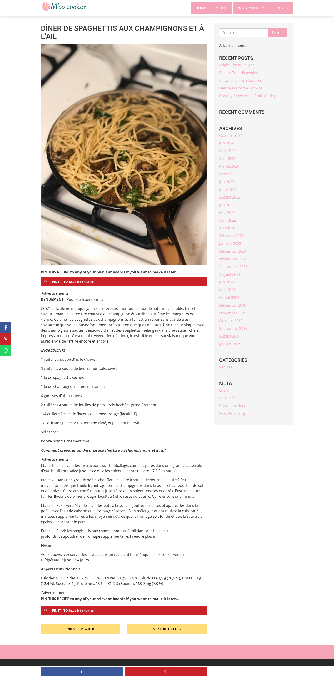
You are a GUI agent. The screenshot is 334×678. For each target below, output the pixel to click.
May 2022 (227, 212)
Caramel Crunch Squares (240, 80)
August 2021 (229, 274)
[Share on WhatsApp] (5, 350)
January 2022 (230, 243)
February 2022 (231, 235)
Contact (280, 7)
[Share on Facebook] (5, 327)
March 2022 (229, 228)
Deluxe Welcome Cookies (240, 88)
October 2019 (230, 320)
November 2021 (233, 258)
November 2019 (233, 312)
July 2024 (226, 143)
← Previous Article (81, 628)
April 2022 (227, 220)
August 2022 (229, 197)
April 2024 (227, 158)
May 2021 (227, 289)
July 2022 (226, 204)
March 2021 (229, 297)
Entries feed (229, 397)
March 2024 (229, 166)
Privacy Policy (250, 7)
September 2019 (233, 328)
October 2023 (230, 173)
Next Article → (167, 628)
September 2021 (233, 266)
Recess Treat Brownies (238, 72)
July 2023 (226, 181)
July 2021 (226, 282)
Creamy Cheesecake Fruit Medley (247, 95)
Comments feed (233, 405)
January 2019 (230, 343)
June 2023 (227, 189)
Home (200, 7)
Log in (224, 390)
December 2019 (232, 305)
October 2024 (230, 135)
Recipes (221, 7)
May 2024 (227, 150)
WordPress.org (232, 413)
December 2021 (232, 251)
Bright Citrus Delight (236, 64)
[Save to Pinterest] (5, 339)
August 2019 (229, 336)
